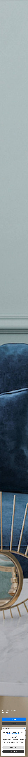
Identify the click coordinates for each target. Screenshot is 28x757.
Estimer (14, 723)
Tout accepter (13, 751)
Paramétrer (13, 747)
